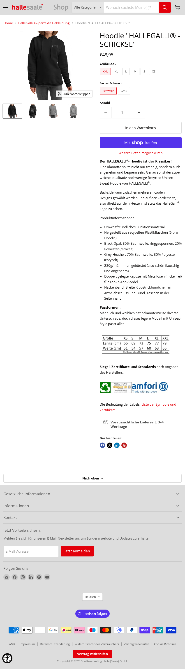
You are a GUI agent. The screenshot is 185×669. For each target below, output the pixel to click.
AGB (12, 644)
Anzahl (105, 102)
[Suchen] (165, 7)
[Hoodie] (12, 111)
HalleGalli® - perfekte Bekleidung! (44, 23)
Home (8, 23)
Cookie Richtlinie (165, 644)
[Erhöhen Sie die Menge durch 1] (139, 112)
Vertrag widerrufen (136, 644)
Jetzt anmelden (77, 551)
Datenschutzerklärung (55, 644)
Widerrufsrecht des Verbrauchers (97, 644)
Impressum (27, 644)
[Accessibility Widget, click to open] (7, 658)
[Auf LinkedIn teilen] (117, 445)
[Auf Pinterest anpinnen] (124, 445)
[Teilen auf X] (109, 445)
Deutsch (90, 597)
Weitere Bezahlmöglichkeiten (141, 153)
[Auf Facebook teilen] (102, 445)
